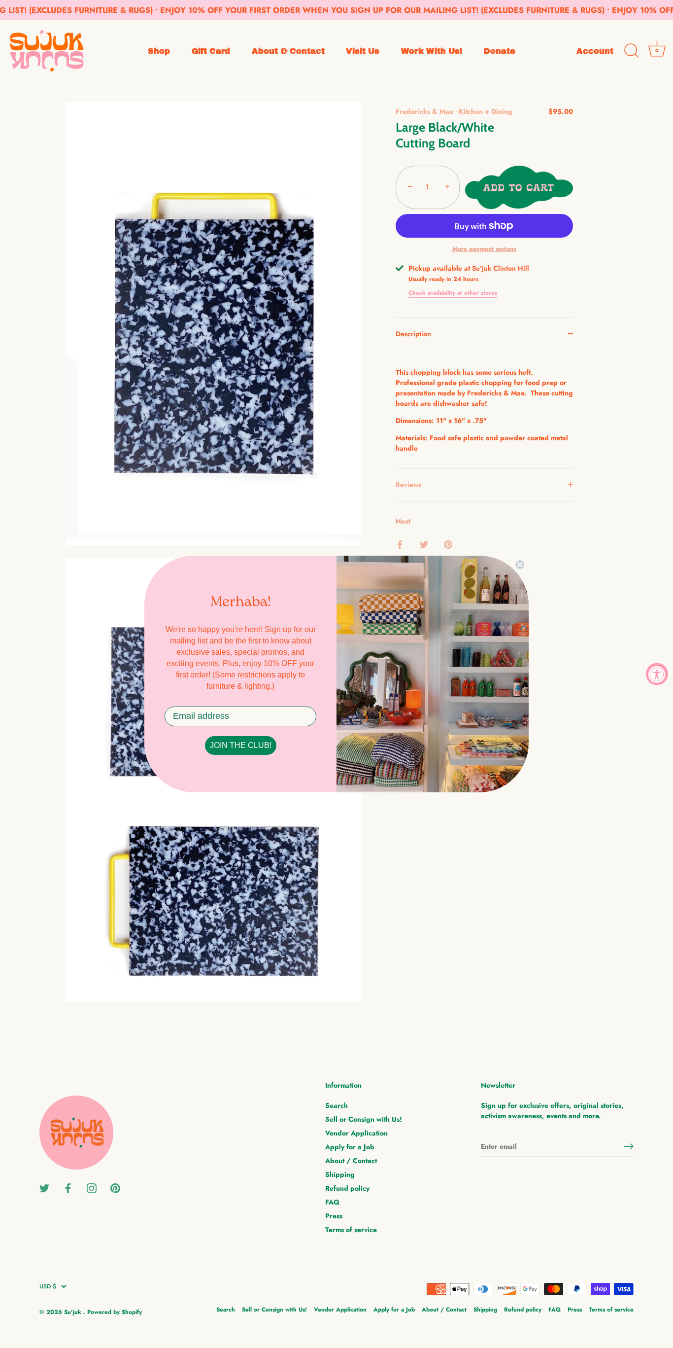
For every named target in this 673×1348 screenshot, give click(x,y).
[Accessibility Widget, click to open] (657, 674)
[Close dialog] (520, 564)
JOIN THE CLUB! (240, 745)
